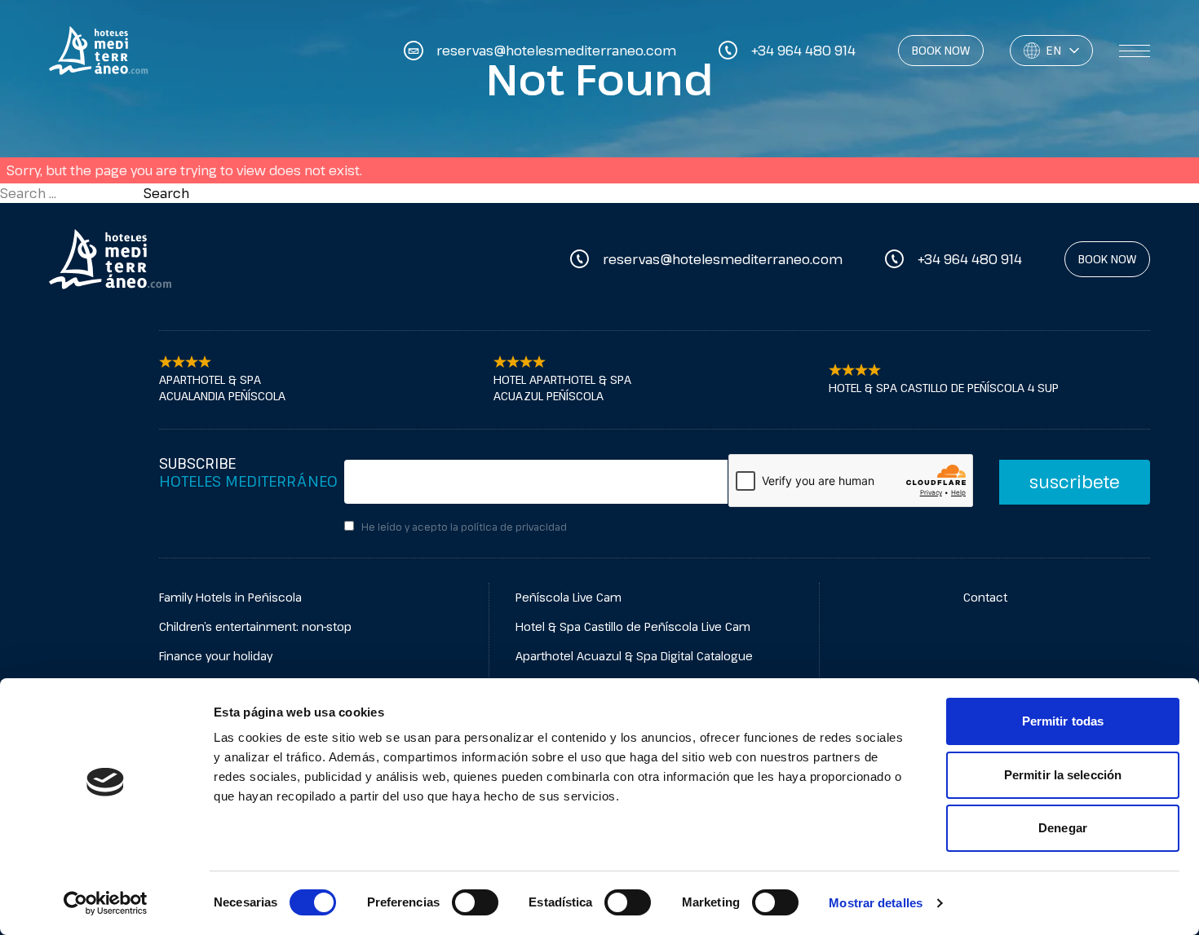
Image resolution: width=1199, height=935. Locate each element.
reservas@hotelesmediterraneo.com (723, 259)
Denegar (1062, 828)
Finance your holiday (215, 656)
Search (166, 193)
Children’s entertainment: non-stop (255, 626)
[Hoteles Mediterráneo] (110, 259)
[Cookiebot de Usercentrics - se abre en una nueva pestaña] (105, 903)
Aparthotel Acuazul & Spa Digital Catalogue (634, 656)
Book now (941, 50)
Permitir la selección (1063, 775)
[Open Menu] (1134, 51)
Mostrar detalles (875, 903)
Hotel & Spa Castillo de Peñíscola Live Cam (632, 626)
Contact (985, 597)
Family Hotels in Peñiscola (230, 597)
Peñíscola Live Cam (568, 597)
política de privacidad (514, 526)
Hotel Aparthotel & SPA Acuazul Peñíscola (562, 388)
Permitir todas (1063, 721)
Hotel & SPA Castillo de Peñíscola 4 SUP (944, 387)
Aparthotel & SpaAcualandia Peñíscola (222, 388)
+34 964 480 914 (970, 259)
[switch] (475, 902)
